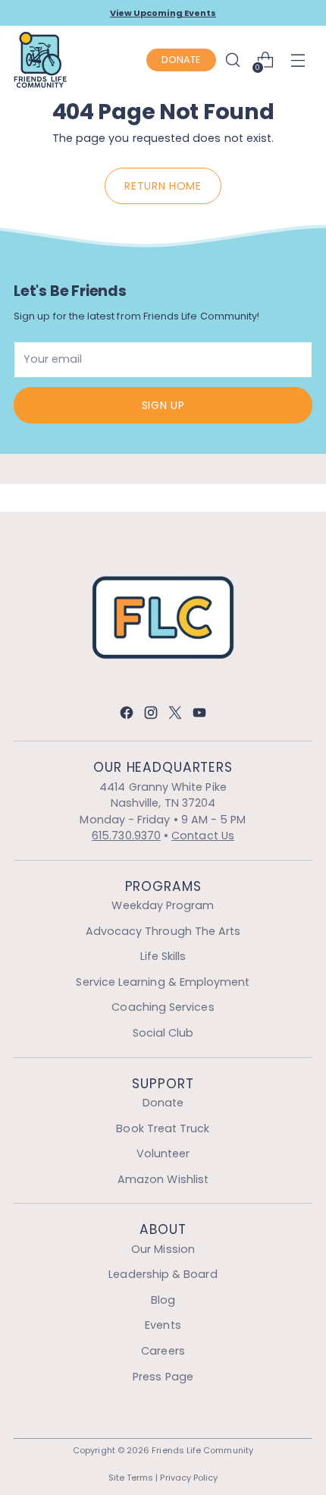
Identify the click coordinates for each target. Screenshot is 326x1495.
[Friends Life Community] (40, 60)
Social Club (163, 1032)
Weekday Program (162, 905)
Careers (163, 1350)
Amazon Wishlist (163, 1179)
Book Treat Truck (162, 1128)
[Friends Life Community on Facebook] (127, 715)
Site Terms (131, 1477)
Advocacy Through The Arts (163, 931)
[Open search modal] (232, 60)
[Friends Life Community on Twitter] (175, 715)
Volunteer (163, 1153)
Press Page (163, 1376)
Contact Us (202, 835)
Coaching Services (162, 1007)
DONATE (181, 59)
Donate (163, 1102)
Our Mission (163, 1249)
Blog (163, 1300)
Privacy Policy (189, 1477)
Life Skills (163, 956)
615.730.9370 (126, 835)
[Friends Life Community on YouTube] (199, 715)
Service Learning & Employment (162, 982)
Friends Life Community (202, 1450)
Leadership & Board (162, 1274)
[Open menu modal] (301, 60)
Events (162, 1325)
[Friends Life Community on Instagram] (151, 715)
